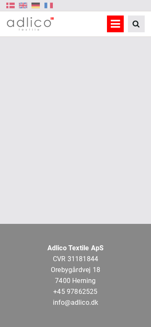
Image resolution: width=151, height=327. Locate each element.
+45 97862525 (75, 292)
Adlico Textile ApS (75, 248)
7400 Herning (75, 281)
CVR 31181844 (75, 259)
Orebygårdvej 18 (75, 270)
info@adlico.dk (76, 302)
